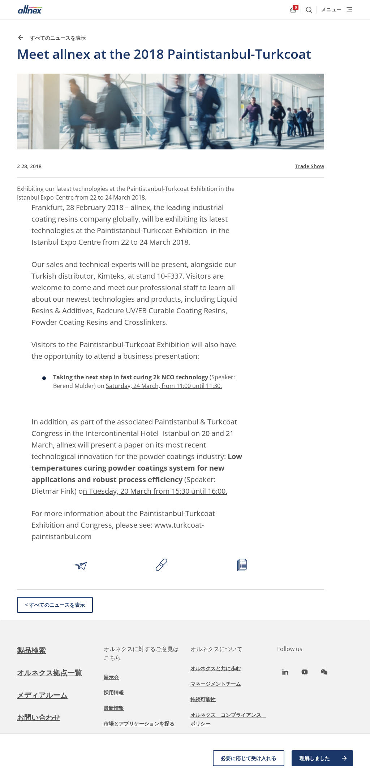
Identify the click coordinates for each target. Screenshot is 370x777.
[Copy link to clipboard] (161, 566)
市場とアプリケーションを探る (139, 723)
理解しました (315, 758)
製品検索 (31, 650)
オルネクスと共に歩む (215, 668)
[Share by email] (81, 566)
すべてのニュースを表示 (57, 37)
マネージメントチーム (215, 683)
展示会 (111, 676)
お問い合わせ (38, 717)
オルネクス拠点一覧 (49, 672)
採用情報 (114, 692)
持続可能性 (203, 699)
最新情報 (114, 707)
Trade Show (309, 166)
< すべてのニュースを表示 (55, 604)
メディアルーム (42, 695)
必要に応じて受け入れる (248, 758)
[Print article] (242, 566)
